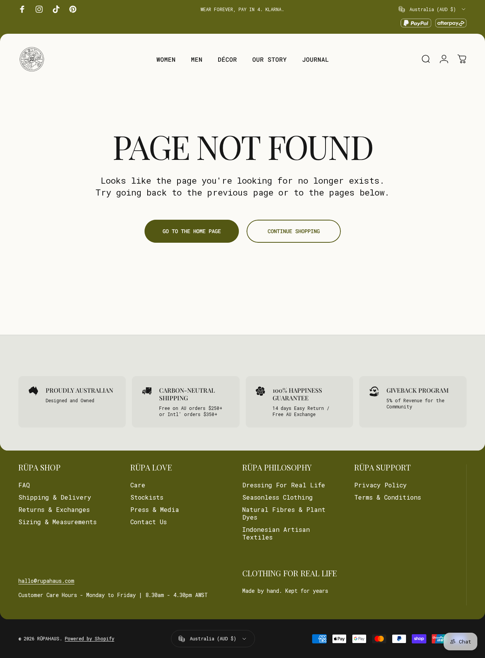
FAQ (24, 485)
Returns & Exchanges (54, 509)
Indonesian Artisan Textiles (276, 533)
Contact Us (148, 522)
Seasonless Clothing (277, 497)
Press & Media (154, 509)
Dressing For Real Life (283, 485)
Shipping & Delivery (54, 497)
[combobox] (433, 9)
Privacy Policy (380, 485)
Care (137, 485)
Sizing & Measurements (57, 522)
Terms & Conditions (387, 497)
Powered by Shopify (89, 639)
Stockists (146, 497)
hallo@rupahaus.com (46, 580)
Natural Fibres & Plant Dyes (284, 513)
